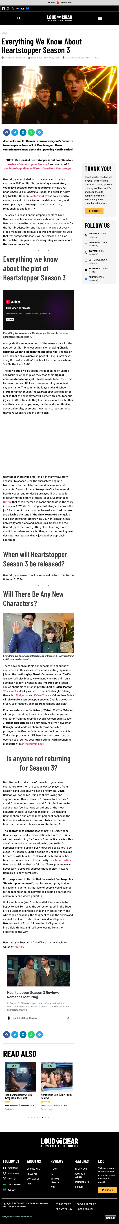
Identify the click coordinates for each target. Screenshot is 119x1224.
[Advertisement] (38, 446)
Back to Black (12, 691)
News (4, 33)
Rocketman (36, 196)
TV (52, 1173)
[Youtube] (22, 8)
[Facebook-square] (3, 8)
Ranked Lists (82, 1181)
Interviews (81, 1168)
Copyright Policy (86, 1204)
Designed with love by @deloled (17, 1216)
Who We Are (33, 1168)
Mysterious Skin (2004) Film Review (37, 1096)
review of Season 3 (28, 164)
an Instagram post (32, 743)
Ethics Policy (63, 1204)
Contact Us (33, 1178)
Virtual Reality (55, 1180)
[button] (19, 18)
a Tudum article (62, 860)
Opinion (79, 1186)
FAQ (29, 1183)
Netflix (7, 501)
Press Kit (32, 1173)
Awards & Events (80, 1175)
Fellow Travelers (43, 695)
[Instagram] (8, 8)
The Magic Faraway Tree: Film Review (72, 1096)
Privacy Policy (64, 1209)
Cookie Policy (85, 1209)
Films (54, 1168)
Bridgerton (22, 695)
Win (53, 1186)
